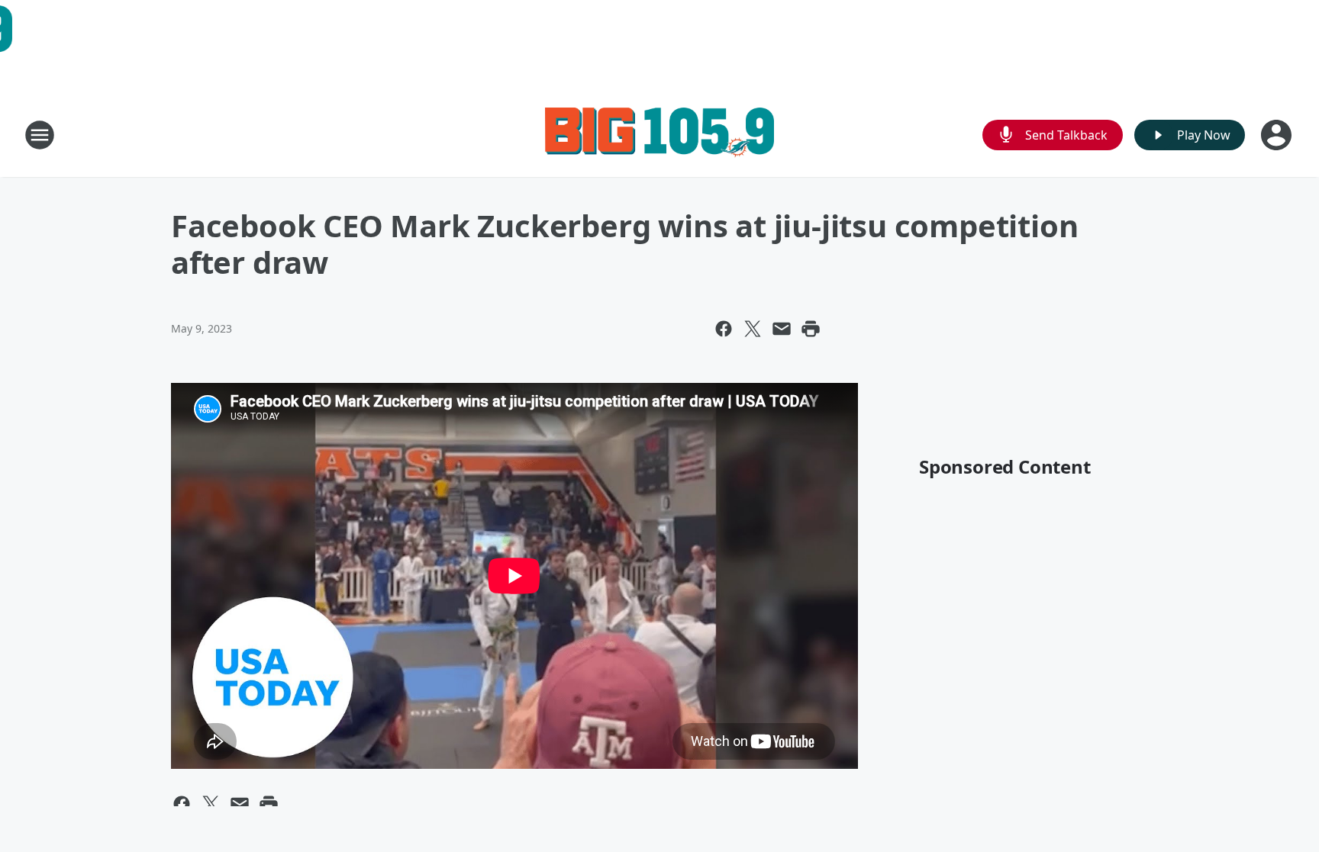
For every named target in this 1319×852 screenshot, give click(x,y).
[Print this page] (810, 328)
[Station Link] (659, 135)
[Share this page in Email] (781, 328)
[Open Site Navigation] (39, 135)
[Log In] (1278, 135)
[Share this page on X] (752, 328)
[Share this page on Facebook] (723, 328)
